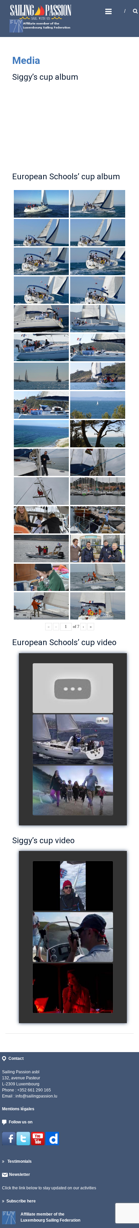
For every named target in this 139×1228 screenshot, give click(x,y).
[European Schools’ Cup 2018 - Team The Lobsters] (73, 688)
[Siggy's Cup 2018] (73, 937)
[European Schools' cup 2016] (73, 791)
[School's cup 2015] (73, 739)
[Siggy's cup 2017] (73, 886)
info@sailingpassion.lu (36, 1096)
